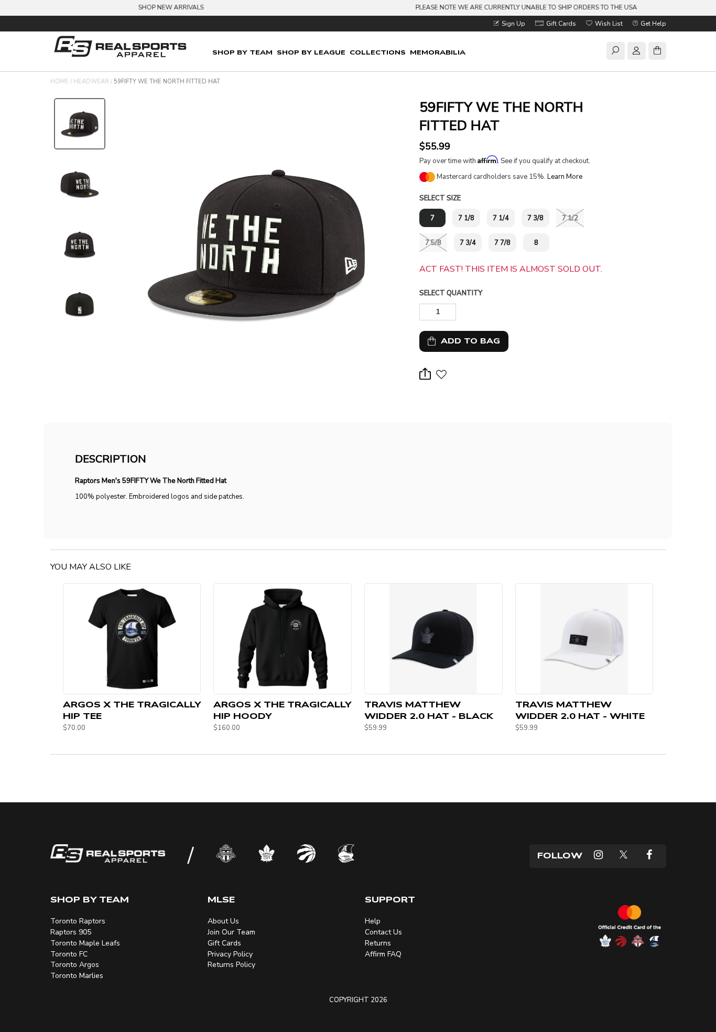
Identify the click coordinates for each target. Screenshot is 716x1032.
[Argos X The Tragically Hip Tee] (132, 639)
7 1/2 (570, 218)
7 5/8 (433, 243)
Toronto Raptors (77, 921)
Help (373, 921)
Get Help (652, 23)
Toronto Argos (74, 965)
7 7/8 (502, 243)
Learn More (564, 176)
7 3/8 (535, 218)
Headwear (91, 81)
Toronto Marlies (76, 976)
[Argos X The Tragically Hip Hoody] (282, 639)
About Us (223, 921)
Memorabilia (437, 52)
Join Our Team (231, 932)
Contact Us (383, 932)
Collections (378, 52)
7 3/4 (468, 243)
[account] (636, 52)
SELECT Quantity (450, 293)
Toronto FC (69, 954)
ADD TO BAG (468, 341)
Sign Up (512, 23)
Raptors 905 (70, 932)
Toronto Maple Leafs (85, 943)
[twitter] (623, 856)
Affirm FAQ (383, 954)
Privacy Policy (230, 954)
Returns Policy (231, 965)
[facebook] (649, 856)
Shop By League (311, 52)
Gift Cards (560, 23)
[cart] (657, 52)
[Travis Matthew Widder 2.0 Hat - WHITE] (584, 639)
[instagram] (598, 856)
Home (59, 81)
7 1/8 (466, 218)
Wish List (608, 23)
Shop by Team (242, 52)
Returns (378, 943)
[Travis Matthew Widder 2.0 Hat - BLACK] (433, 639)
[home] (122, 48)
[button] (441, 378)
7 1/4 (501, 218)
